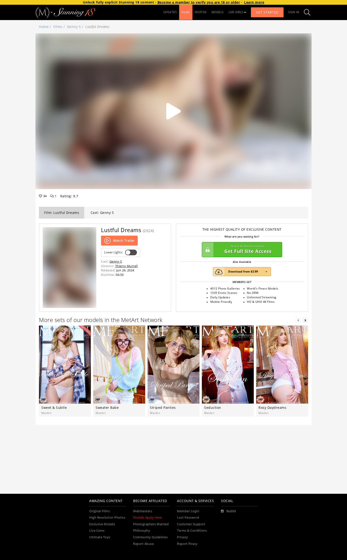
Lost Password (188, 518)
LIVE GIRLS (236, 12)
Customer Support (191, 524)
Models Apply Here (147, 518)
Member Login (188, 511)
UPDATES (170, 12)
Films (57, 26)
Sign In (293, 12)
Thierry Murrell (126, 266)
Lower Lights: (113, 252)
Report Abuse (143, 544)
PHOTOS (201, 12)
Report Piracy (187, 544)
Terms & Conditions (192, 531)
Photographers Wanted (151, 524)
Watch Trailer (124, 240)
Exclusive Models (102, 524)
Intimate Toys (99, 537)
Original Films (99, 511)
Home (44, 26)
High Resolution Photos (107, 518)
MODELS (218, 12)
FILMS (186, 12)
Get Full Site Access (247, 249)
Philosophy (141, 531)
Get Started (267, 12)
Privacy (182, 537)
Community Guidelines (150, 537)
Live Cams (97, 531)
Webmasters (142, 511)
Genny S (74, 26)
